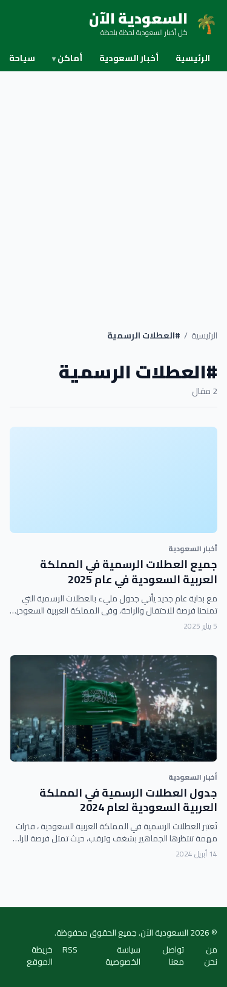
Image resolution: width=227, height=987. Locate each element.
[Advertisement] (113, 190)
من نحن (210, 955)
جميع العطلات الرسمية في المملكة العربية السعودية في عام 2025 (128, 571)
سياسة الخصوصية (122, 955)
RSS (69, 950)
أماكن (67, 58)
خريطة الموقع (40, 955)
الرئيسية (193, 58)
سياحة (22, 58)
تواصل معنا (173, 955)
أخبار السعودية (129, 58)
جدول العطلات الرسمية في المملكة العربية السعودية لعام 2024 (128, 800)
